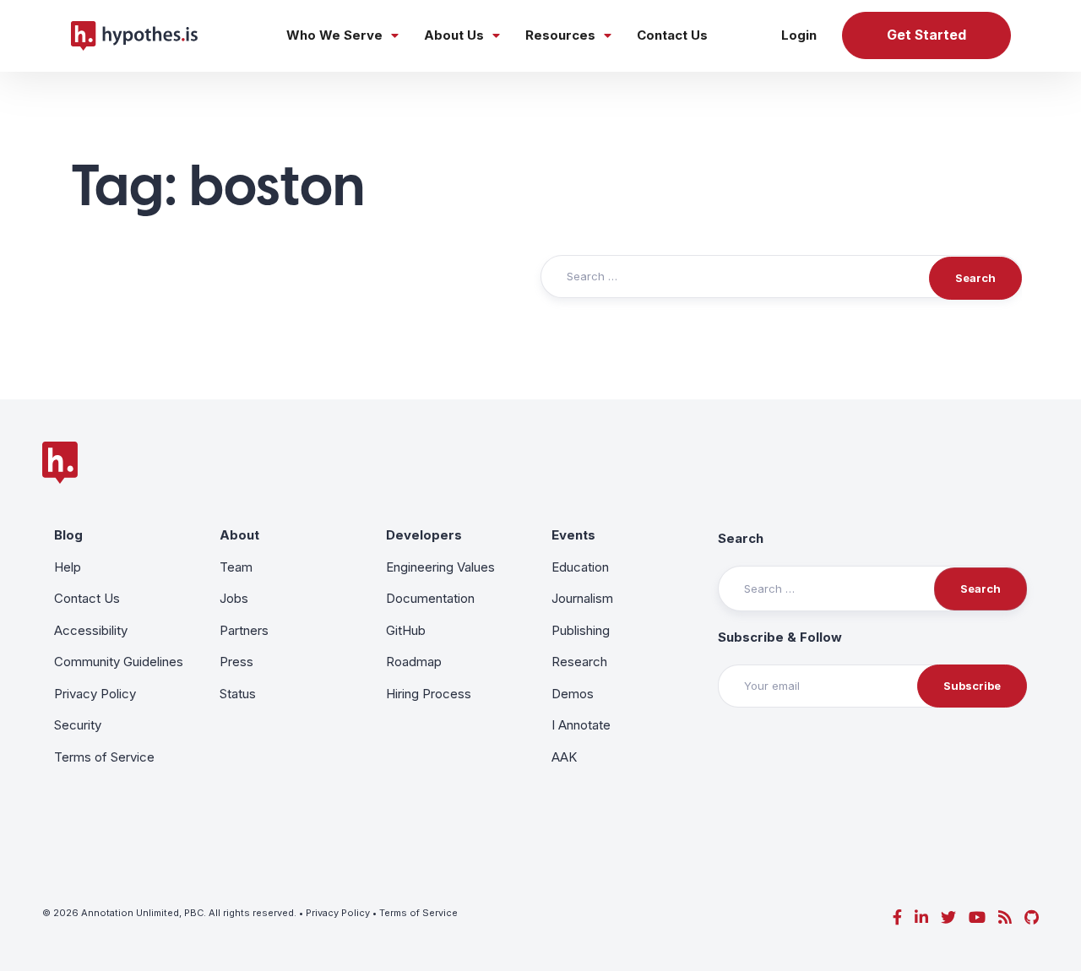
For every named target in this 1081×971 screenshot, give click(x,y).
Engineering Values (440, 567)
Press (236, 662)
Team (236, 567)
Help (67, 567)
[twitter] (948, 917)
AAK (564, 757)
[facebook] (897, 917)
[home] (134, 35)
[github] (1031, 917)
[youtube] (977, 917)
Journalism (582, 598)
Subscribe (972, 685)
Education (580, 567)
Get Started (926, 35)
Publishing (580, 630)
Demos (572, 694)
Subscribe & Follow (780, 637)
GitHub (406, 630)
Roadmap (414, 662)
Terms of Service (104, 757)
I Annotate (581, 725)
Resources (560, 35)
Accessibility (91, 630)
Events (573, 535)
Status (238, 694)
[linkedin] (921, 917)
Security (77, 725)
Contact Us (672, 35)
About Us (454, 35)
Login (799, 35)
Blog (68, 535)
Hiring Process (428, 694)
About (239, 535)
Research (579, 662)
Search (740, 538)
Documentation (430, 598)
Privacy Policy (95, 694)
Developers (424, 535)
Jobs (234, 598)
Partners (244, 630)
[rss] (1005, 917)
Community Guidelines (118, 662)
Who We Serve (334, 35)
